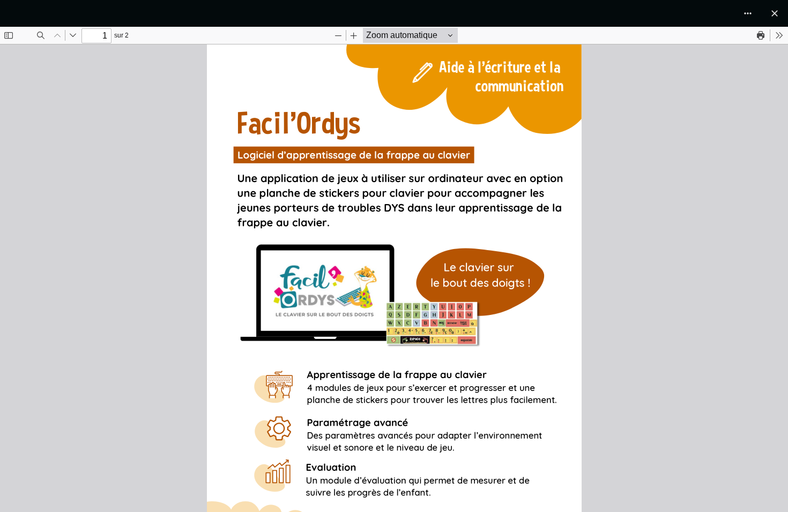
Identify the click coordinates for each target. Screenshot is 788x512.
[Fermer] (774, 13)
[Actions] (748, 13)
